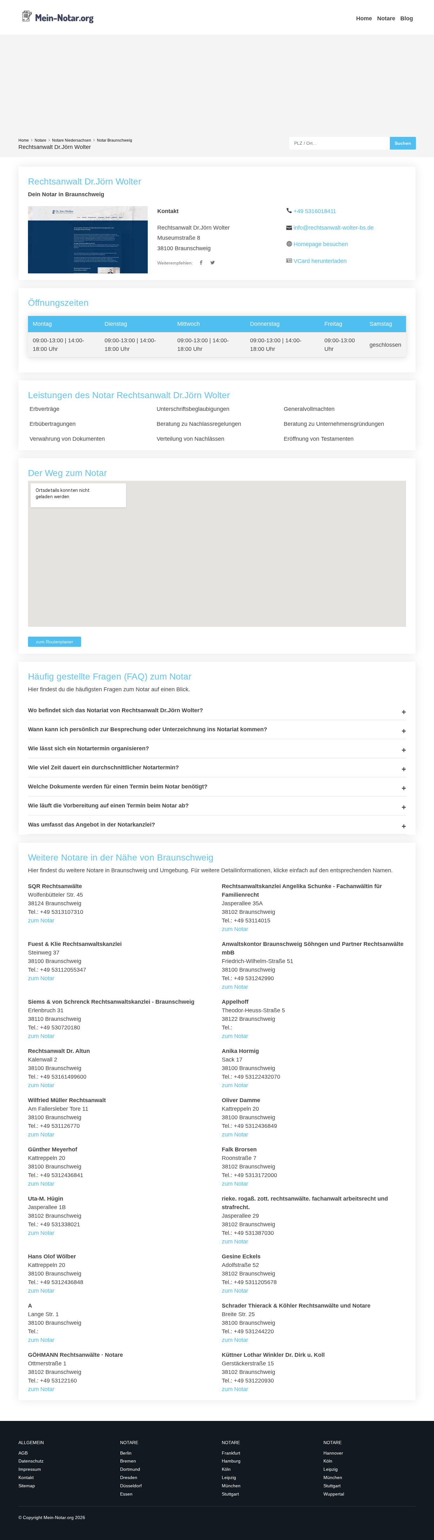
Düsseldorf (131, 1485)
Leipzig (229, 1477)
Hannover (333, 1453)
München (231, 1485)
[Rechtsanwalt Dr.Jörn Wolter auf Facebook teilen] (201, 262)
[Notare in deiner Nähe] (58, 17)
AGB (23, 1453)
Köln (226, 1469)
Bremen (128, 1460)
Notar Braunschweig (114, 140)
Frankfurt (231, 1453)
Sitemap (26, 1485)
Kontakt (26, 1477)
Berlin (126, 1453)
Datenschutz (31, 1460)
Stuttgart (230, 1493)
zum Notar (41, 920)
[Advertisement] (217, 89)
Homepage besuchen (321, 244)
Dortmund (130, 1469)
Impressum (29, 1469)
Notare (386, 18)
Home (364, 18)
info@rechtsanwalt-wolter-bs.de (334, 227)
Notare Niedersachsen (71, 140)
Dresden (128, 1477)
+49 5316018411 (315, 211)
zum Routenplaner (54, 641)
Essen (126, 1493)
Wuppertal (333, 1493)
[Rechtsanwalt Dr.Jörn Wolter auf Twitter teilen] (213, 262)
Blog (406, 18)
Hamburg (231, 1460)
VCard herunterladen (320, 261)
